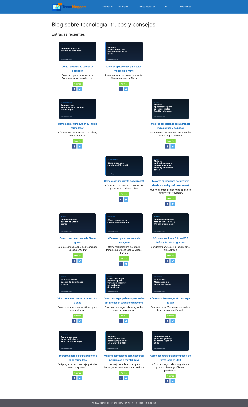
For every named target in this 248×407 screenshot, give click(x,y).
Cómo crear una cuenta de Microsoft (124, 180)
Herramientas (185, 6)
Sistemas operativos (146, 6)
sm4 (132, 403)
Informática (123, 6)
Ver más (77, 84)
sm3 (127, 403)
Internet (106, 6)
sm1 (116, 403)
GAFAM (167, 6)
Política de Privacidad (146, 403)
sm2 (121, 403)
